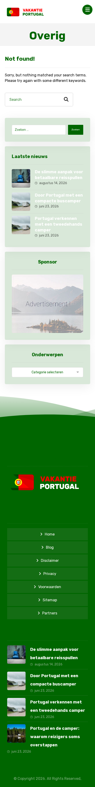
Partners (49, 613)
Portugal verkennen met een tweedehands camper (58, 224)
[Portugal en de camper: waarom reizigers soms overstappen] (16, 733)
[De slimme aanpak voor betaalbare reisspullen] (21, 178)
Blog (50, 547)
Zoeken (75, 129)
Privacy (49, 574)
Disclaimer (50, 560)
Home (50, 534)
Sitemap (50, 600)
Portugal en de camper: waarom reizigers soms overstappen (55, 737)
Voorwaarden (49, 587)
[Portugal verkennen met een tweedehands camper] (21, 225)
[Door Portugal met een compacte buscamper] (21, 201)
